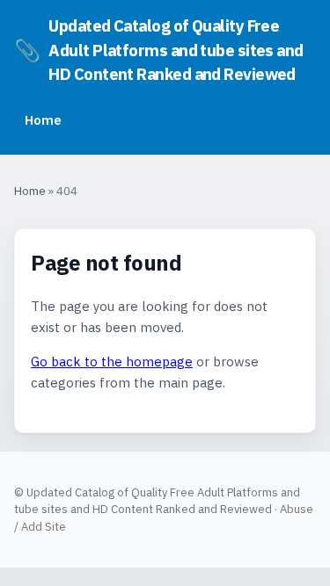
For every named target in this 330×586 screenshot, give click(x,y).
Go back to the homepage (112, 361)
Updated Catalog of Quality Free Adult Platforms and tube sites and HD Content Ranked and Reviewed (159, 49)
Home (43, 119)
